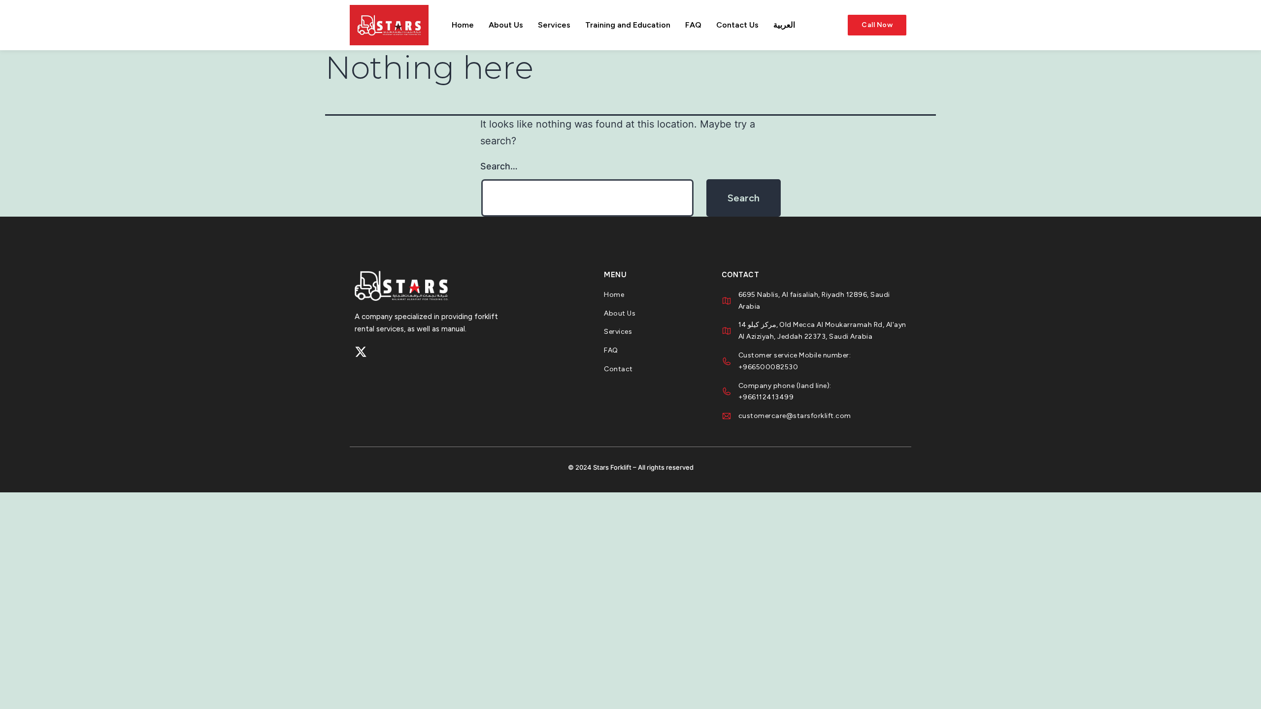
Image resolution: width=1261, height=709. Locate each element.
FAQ (693, 25)
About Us (506, 25)
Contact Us (737, 25)
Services (554, 25)
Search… (499, 166)
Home (463, 25)
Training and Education (627, 25)
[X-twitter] (361, 352)
